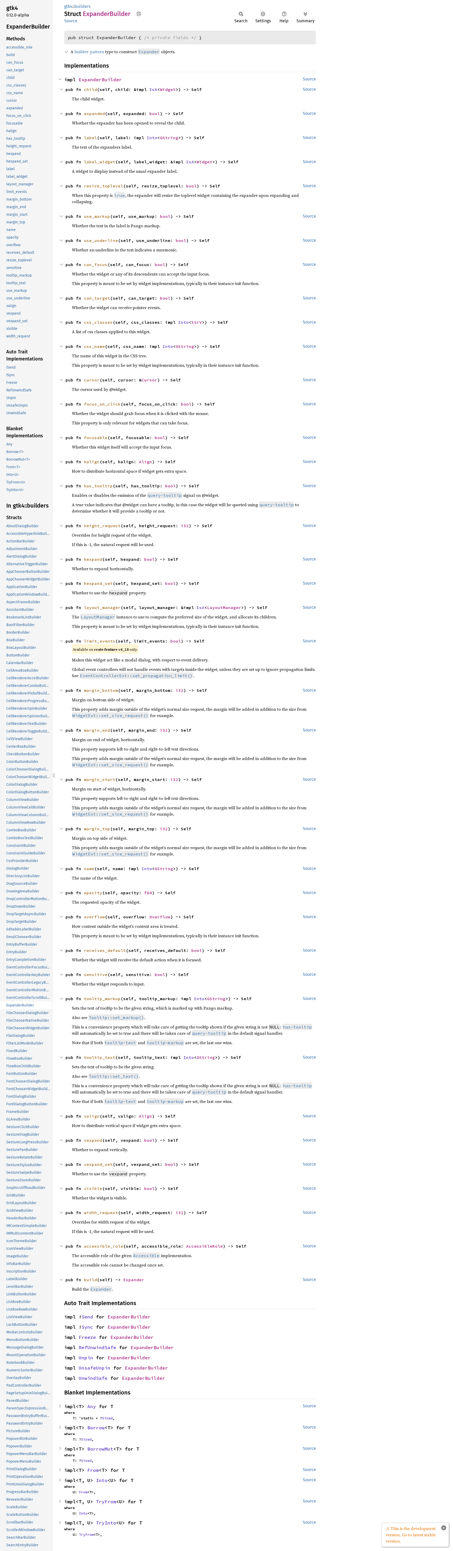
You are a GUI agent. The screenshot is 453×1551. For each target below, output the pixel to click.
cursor (92, 380)
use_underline (101, 240)
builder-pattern (89, 52)
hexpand (93, 559)
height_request (102, 525)
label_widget (99, 161)
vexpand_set (98, 1164)
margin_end (97, 730)
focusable (95, 437)
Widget (168, 89)
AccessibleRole (204, 1246)
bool (154, 113)
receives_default (105, 950)
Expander (133, 1279)
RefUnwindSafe (97, 1347)
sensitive (95, 974)
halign (92, 461)
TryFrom (106, 1502)
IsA (153, 89)
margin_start (99, 779)
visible (93, 1188)
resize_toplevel (103, 186)
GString (169, 137)
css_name (94, 346)
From (93, 1470)
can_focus (95, 264)
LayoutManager (224, 607)
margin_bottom (101, 690)
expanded (94, 113)
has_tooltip (98, 485)
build (90, 1279)
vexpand (93, 1140)
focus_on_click (102, 404)
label (90, 137)
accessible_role (103, 1246)
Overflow (159, 916)
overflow (94, 916)
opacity (93, 892)
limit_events (99, 641)
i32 (185, 525)
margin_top (97, 828)
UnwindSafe (93, 1378)
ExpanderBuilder (100, 80)
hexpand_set (98, 583)
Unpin (86, 1358)
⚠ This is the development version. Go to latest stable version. (411, 1535)
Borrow (96, 1428)
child (90, 89)
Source (70, 20)
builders (82, 6)
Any (91, 1406)
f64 (148, 892)
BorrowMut (100, 1449)
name (89, 868)
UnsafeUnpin (94, 1368)
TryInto (106, 1523)
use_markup (97, 216)
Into (152, 137)
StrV (196, 322)
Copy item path (138, 13)
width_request (101, 1212)
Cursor (149, 380)
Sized (107, 1418)
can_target (97, 298)
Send (87, 1317)
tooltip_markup (102, 998)
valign (92, 1116)
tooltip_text (99, 1057)
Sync (87, 1327)
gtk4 (68, 6)
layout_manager (102, 607)
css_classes (98, 322)
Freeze (87, 1337)
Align (145, 461)
